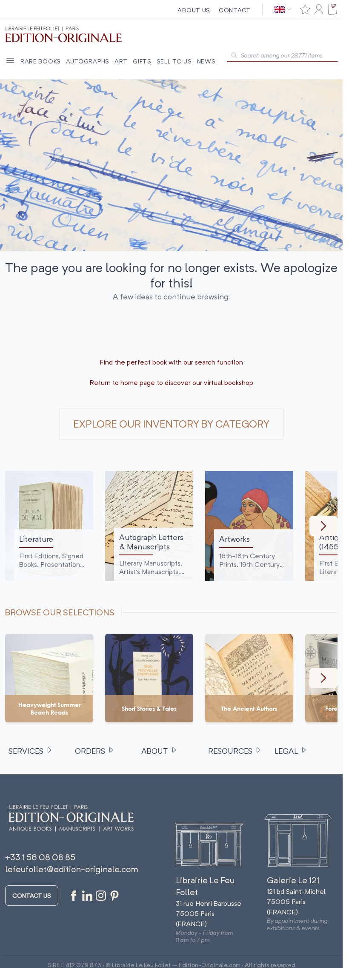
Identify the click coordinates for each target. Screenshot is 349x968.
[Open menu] (10, 60)
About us (193, 10)
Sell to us (174, 61)
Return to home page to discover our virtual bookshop (171, 382)
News (206, 61)
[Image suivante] (323, 526)
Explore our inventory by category (171, 423)
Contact (235, 10)
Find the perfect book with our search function (171, 362)
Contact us (31, 895)
